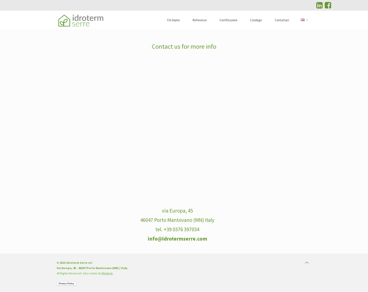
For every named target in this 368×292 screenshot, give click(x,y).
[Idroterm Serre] (80, 20)
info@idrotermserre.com (177, 238)
